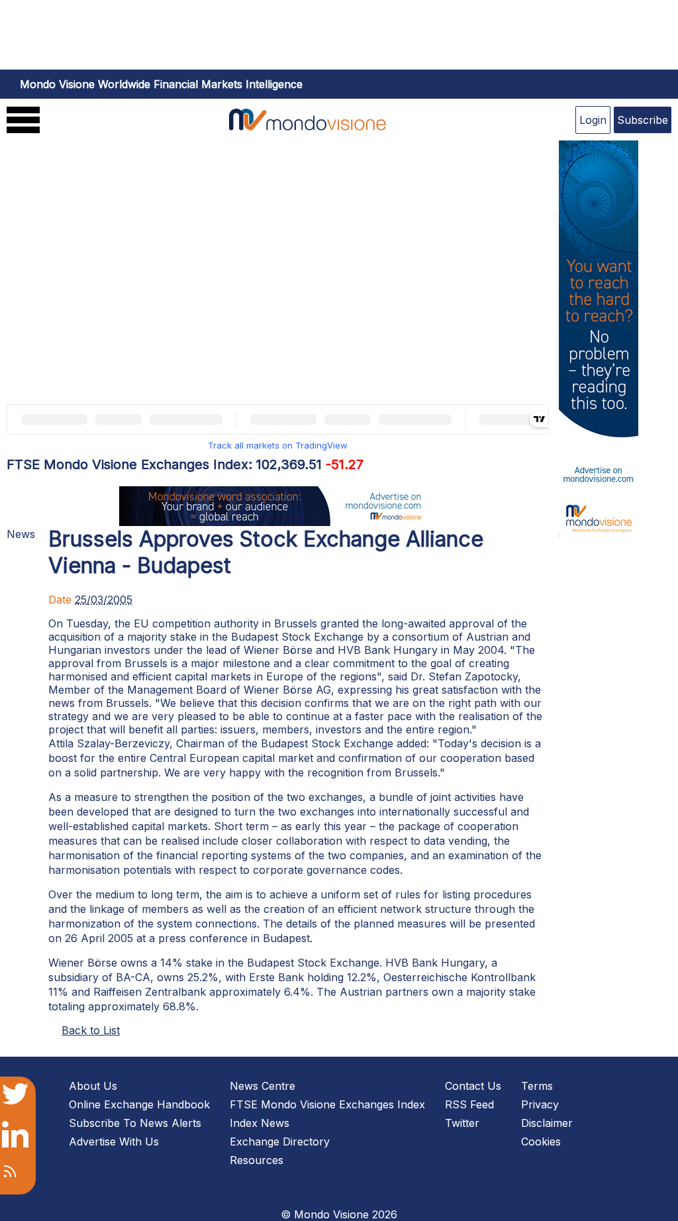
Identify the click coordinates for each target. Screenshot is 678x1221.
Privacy (540, 1104)
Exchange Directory (280, 1141)
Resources (256, 1160)
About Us (93, 1085)
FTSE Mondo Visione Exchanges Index (327, 1104)
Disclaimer (547, 1123)
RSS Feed (469, 1104)
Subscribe (642, 120)
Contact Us (473, 1085)
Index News (259, 1123)
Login (592, 120)
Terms (537, 1085)
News (21, 534)
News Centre (262, 1085)
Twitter (462, 1123)
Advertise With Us (114, 1141)
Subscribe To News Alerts (135, 1123)
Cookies (541, 1141)
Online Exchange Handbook (139, 1104)
